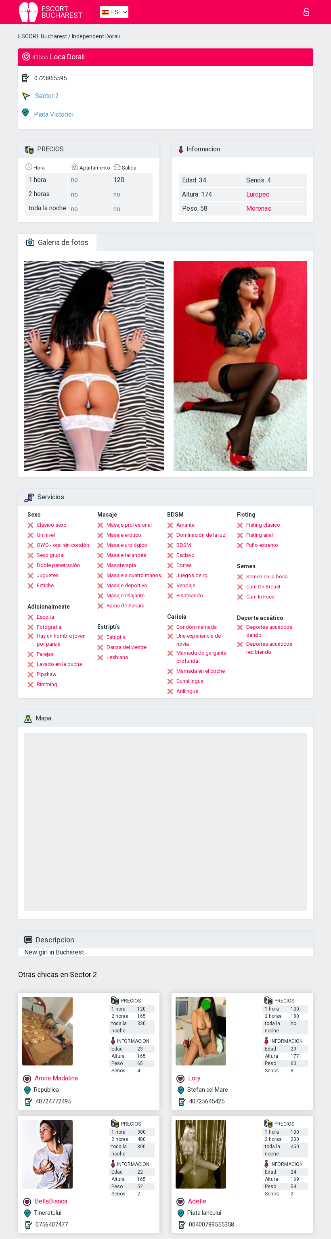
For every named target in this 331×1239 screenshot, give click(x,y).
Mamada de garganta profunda (201, 657)
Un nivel (46, 535)
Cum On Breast (263, 587)
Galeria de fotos (62, 242)
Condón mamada (196, 627)
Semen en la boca (267, 576)
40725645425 (206, 1101)
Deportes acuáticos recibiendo (269, 648)
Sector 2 (46, 96)
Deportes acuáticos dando (269, 631)
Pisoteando (189, 595)
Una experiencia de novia (198, 640)
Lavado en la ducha (59, 664)
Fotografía (49, 627)
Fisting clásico (263, 525)
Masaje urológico (127, 545)
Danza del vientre (127, 647)
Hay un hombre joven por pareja (61, 640)
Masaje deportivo (127, 585)
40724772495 (53, 1101)
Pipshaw (47, 674)
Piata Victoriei (52, 114)
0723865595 (50, 78)
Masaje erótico (124, 535)
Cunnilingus (189, 681)
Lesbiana (117, 657)
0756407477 (52, 1224)
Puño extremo (262, 545)
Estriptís (116, 637)
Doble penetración (58, 565)
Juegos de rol (192, 575)
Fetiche (45, 585)
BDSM (183, 545)
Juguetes (48, 575)
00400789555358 (211, 1224)
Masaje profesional (129, 525)
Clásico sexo (52, 525)
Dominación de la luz (200, 535)
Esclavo (185, 555)
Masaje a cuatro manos (134, 575)
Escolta (45, 617)
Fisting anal (259, 535)
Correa (184, 565)
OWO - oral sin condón (63, 545)
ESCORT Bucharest (42, 36)
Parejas (45, 654)
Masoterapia (121, 565)
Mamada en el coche (200, 671)
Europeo (258, 194)
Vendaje (185, 585)
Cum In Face (260, 597)
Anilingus (187, 691)
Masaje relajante (126, 595)
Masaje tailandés (126, 555)
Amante (185, 525)
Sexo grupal (51, 555)
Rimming (47, 684)
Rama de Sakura (126, 606)
